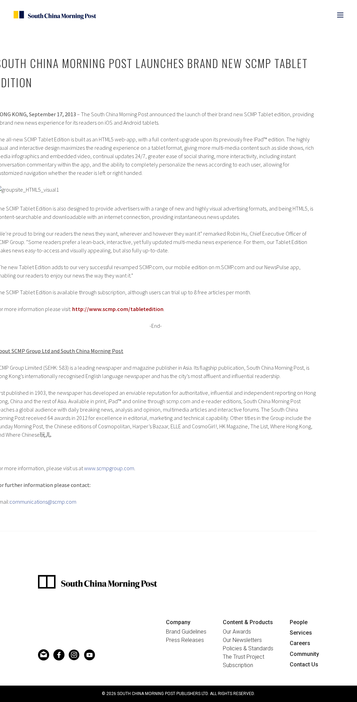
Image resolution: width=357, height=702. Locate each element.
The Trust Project (243, 657)
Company (178, 622)
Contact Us (304, 664)
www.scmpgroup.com (109, 468)
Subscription (238, 665)
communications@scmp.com (42, 501)
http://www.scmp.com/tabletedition (118, 308)
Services (301, 632)
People (298, 622)
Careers (300, 643)
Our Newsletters (242, 640)
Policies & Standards (248, 648)
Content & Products (248, 622)
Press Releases (185, 640)
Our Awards (237, 632)
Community (304, 654)
